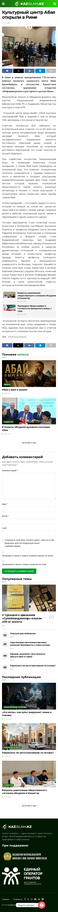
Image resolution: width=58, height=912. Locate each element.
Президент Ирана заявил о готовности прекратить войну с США (35, 308)
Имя (5, 504)
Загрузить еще (29, 443)
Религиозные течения (15, 707)
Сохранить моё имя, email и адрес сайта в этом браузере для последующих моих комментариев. (29, 543)
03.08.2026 (7, 393)
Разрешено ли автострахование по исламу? (33, 665)
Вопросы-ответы (12, 747)
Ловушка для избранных (23, 633)
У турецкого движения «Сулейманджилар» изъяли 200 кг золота (22, 618)
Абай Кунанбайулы (17, 337)
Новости (8, 422)
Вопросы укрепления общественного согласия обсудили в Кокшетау (37, 295)
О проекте (17, 899)
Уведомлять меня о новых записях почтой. (24, 564)
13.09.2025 (7, 434)
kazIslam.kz (12, 905)
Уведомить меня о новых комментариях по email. (28, 555)
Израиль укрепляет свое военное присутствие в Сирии (27, 655)
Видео (7, 384)
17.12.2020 (6, 23)
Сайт (4, 528)
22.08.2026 (22, 301)
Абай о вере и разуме (14, 389)
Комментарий (10, 470)
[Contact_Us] (41, 905)
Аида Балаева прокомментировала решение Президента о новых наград (30, 643)
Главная (5, 899)
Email (5, 516)
